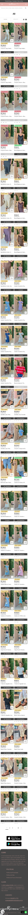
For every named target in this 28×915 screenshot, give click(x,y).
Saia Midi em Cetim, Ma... (6, 286)
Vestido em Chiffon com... (20, 616)
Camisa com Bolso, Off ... (20, 482)
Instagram (10, 887)
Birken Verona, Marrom (19, 715)
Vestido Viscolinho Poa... (19, 286)
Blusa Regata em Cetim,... (20, 150)
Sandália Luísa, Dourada (19, 414)
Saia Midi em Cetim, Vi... (6, 252)
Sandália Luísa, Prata (5, 448)
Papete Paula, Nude (18, 749)
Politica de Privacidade (12, 872)
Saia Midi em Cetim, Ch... (6, 218)
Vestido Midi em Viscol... (6, 584)
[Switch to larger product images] (23, 19)
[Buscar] (25, 8)
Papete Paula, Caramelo (6, 749)
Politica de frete (10, 875)
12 (18, 828)
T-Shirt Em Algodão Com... (7, 683)
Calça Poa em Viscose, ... (6, 649)
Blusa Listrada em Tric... (19, 383)
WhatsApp (18, 887)
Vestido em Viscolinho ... (19, 584)
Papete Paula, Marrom (6, 783)
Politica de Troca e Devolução (14, 877)
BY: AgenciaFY (20, 912)
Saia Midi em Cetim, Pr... (6, 184)
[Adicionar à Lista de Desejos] (12, 24)
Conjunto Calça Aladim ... (6, 48)
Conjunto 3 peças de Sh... (20, 448)
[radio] (2, 54)
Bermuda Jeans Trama (6, 482)
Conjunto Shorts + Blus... (20, 82)
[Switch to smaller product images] (26, 19)
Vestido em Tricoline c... (19, 516)
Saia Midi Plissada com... (6, 516)
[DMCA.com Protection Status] (14, 914)
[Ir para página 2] (21, 827)
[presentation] (13, 420)
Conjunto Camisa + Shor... (20, 783)
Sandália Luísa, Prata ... (6, 414)
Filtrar (5, 19)
